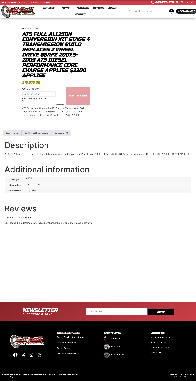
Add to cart (78, 95)
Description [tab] (12, 133)
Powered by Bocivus (182, 374)
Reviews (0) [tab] (61, 133)
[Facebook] (176, 2)
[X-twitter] (182, 2)
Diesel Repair (63, 348)
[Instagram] (187, 2)
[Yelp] (192, 2)
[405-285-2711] (152, 2)
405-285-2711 (164, 2)
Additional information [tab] (36, 133)
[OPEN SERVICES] (56, 8)
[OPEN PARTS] (71, 8)
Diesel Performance (66, 353)
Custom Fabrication (66, 342)
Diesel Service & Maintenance (71, 337)
